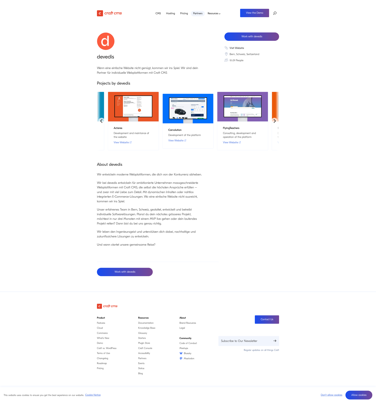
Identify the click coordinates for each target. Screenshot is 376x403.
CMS (158, 13)
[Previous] (101, 121)
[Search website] (275, 13)
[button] (358, 395)
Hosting (170, 13)
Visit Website (237, 48)
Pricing (184, 13)
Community (185, 338)
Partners (197, 13)
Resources (213, 13)
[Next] (274, 121)
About (182, 318)
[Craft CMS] (119, 13)
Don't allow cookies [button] (331, 395)
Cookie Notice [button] (93, 395)
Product (101, 318)
